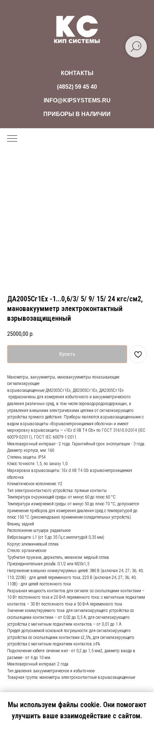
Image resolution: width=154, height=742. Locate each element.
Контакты (77, 73)
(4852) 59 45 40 (77, 87)
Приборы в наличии (77, 114)
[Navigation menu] (12, 139)
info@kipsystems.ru (77, 100)
